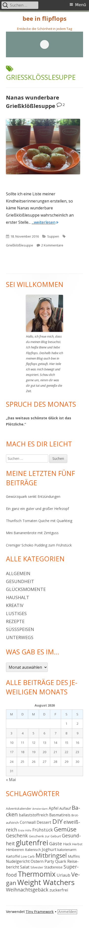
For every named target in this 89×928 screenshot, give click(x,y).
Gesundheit (20, 581)
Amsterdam (40, 808)
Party (49, 861)
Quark (60, 861)
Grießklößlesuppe (19, 245)
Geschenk (17, 835)
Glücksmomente (26, 589)
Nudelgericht (18, 861)
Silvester (36, 867)
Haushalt (17, 597)
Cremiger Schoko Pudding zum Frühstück (39, 545)
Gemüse (65, 829)
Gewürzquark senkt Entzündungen (33, 496)
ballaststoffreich (33, 815)
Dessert (44, 822)
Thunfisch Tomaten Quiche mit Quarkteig (39, 520)
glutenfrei (32, 842)
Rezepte (15, 621)
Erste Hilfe (24, 830)
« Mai (11, 779)
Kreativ (14, 605)
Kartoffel (13, 856)
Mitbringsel (51, 855)
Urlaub (63, 875)
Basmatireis (59, 815)
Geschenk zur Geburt (45, 836)
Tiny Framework (40, 912)
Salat (24, 867)
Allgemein (18, 573)
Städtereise (53, 867)
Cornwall (28, 822)
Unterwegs (19, 637)
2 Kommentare (52, 245)
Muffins (74, 856)
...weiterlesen (45, 222)
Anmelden (67, 912)
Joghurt (49, 849)
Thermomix (37, 874)
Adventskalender (18, 808)
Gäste (55, 843)
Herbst (77, 844)
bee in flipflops (44, 18)
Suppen (53, 236)
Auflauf (65, 808)
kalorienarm (66, 849)
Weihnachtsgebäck (27, 889)
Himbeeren (15, 849)
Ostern (37, 861)
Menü (80, 4)
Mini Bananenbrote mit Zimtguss (32, 532)
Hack (67, 844)
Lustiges (16, 613)
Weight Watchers (46, 882)
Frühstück (42, 830)
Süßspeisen (20, 629)
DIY (57, 821)
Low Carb (28, 856)
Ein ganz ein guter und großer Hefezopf (37, 508)
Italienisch (33, 849)
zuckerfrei (58, 890)
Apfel (53, 808)
